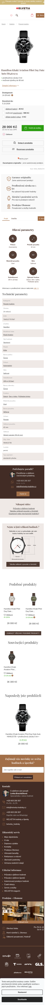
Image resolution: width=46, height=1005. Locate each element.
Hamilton (6, 327)
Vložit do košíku (35, 128)
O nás (6, 840)
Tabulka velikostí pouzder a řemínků (24, 511)
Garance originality (21, 177)
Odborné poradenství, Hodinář (18, 937)
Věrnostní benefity (11, 853)
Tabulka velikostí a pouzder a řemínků (23, 564)
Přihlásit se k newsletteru (23, 777)
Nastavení (22, 992)
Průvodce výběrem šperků (14, 878)
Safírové (6, 373)
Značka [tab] (14, 218)
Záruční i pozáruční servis (25, 196)
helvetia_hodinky (13, 824)
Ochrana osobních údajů (14, 863)
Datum (5, 396)
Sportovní (6, 342)
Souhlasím (22, 999)
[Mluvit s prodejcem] (23, 143)
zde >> (36, 288)
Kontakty (7, 847)
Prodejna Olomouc (21, 205)
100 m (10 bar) (8, 381)
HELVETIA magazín (12, 891)
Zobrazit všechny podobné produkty (23, 633)
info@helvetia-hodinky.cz (26, 487)
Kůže (5, 350)
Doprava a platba (11, 843)
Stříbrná (6, 412)
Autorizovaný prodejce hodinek (16, 881)
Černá (5, 358)
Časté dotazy (9, 884)
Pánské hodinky (9, 304)
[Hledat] (17, 15)
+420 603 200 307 (23, 481)
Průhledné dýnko (24, 396)
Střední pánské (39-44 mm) (13, 435)
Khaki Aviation (8, 335)
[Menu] (40, 15)
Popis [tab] (6, 218)
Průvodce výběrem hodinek (24, 509)
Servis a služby (10, 888)
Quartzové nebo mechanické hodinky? (24, 514)
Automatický (7, 365)
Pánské (6, 419)
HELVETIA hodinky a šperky (17, 819)
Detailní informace (9, 86)
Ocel (5, 404)
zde (30, 987)
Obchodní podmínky (12, 860)
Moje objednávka (11, 837)
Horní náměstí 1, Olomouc (16, 933)
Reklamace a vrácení (12, 856)
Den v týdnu (13, 396)
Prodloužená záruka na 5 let (24, 187)
